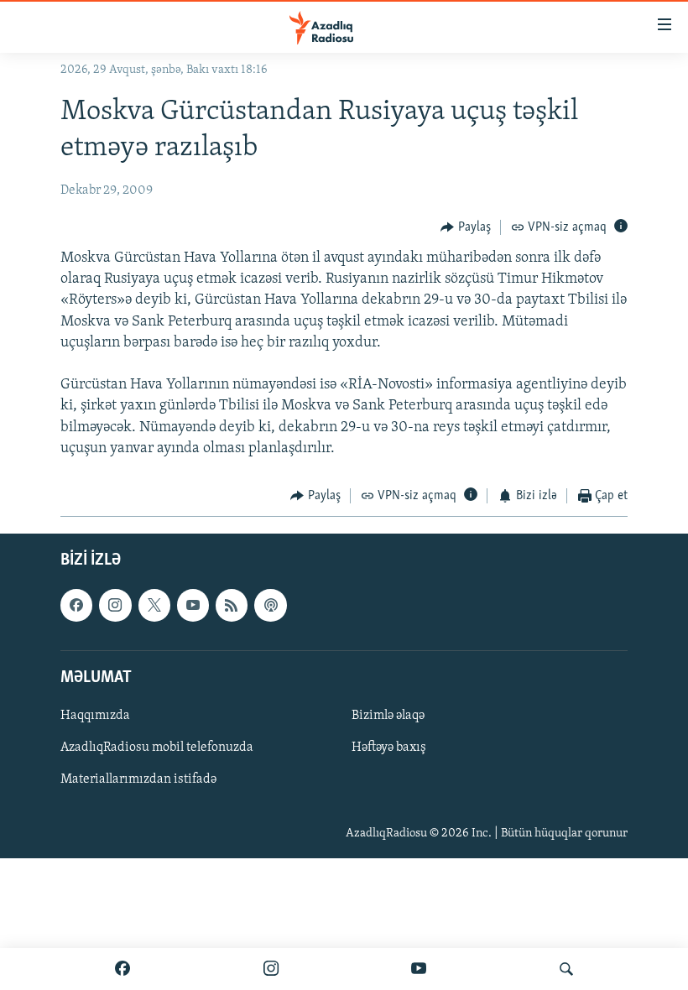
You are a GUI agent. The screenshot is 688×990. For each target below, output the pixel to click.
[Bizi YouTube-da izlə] (419, 969)
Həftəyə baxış (389, 747)
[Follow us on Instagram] (115, 606)
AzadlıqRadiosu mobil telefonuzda (156, 747)
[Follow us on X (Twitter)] (154, 606)
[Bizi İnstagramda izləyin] (271, 969)
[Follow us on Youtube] (193, 606)
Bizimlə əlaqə (388, 715)
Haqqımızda (95, 715)
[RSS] (232, 606)
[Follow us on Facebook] (76, 606)
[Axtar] (566, 969)
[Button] (465, 227)
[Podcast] (270, 606)
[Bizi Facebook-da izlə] (122, 969)
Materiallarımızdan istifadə (138, 780)
